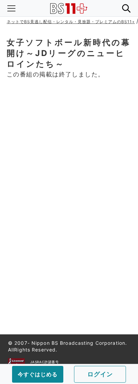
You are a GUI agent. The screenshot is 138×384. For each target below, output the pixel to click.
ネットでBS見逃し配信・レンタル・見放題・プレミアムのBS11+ (71, 21)
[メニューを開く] (11, 8)
